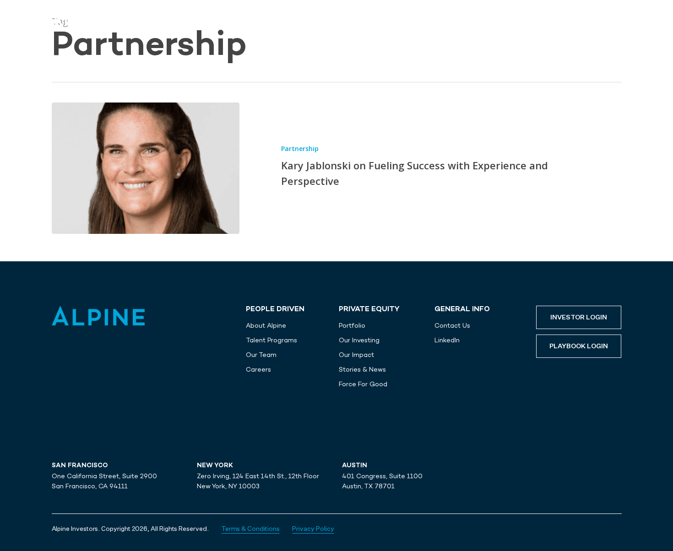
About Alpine (266, 325)
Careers (258, 369)
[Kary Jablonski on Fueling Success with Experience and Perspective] (146, 168)
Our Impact (356, 355)
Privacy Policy (313, 529)
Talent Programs (271, 340)
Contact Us (452, 325)
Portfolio (352, 325)
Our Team (261, 355)
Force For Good (363, 384)
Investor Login (578, 317)
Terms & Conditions (251, 529)
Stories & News (362, 369)
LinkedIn (447, 340)
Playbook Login (578, 346)
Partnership (300, 148)
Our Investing (359, 340)
